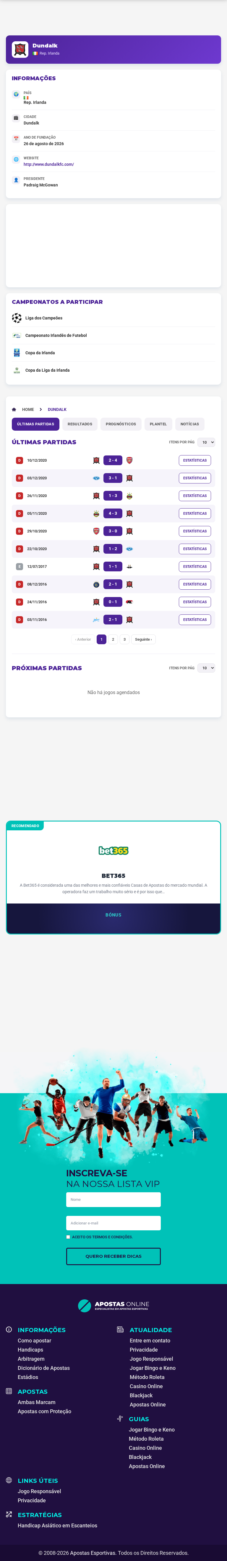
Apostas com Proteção (44, 1411)
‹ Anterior (83, 639)
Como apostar (34, 1340)
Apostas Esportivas (92, 1553)
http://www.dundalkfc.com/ (49, 164)
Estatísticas (195, 460)
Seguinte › (143, 639)
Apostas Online (148, 1404)
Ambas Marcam (37, 1402)
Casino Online (146, 1386)
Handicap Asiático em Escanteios (57, 1525)
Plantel (158, 424)
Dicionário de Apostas (44, 1368)
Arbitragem (31, 1359)
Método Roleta (147, 1377)
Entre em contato (150, 1340)
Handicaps (30, 1350)
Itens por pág (181, 442)
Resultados (80, 424)
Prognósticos (121, 424)
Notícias (190, 424)
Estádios (28, 1377)
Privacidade (144, 1350)
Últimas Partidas (35, 424)
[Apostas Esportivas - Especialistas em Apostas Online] (113, 1305)
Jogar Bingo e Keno (153, 1368)
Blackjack (141, 1395)
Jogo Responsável (151, 1359)
